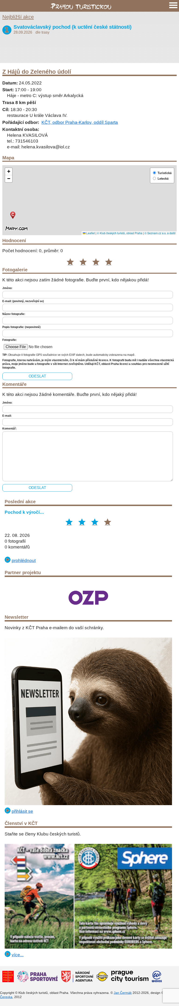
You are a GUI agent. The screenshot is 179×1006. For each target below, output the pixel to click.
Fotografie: (9, 340)
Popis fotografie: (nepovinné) (21, 327)
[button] (13, 216)
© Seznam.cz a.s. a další (160, 233)
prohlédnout (24, 560)
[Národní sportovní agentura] (77, 977)
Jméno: (7, 288)
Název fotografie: (13, 314)
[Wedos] (157, 977)
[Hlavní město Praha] (8, 977)
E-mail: (7, 415)
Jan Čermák (123, 993)
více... (18, 954)
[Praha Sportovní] (37, 977)
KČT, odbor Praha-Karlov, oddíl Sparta (79, 122)
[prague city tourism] (129, 977)
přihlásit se (22, 811)
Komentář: (9, 428)
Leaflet (90, 233)
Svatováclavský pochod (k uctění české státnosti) (72, 27)
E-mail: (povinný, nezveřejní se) (23, 301)
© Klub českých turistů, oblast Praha (119, 233)
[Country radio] (102, 977)
